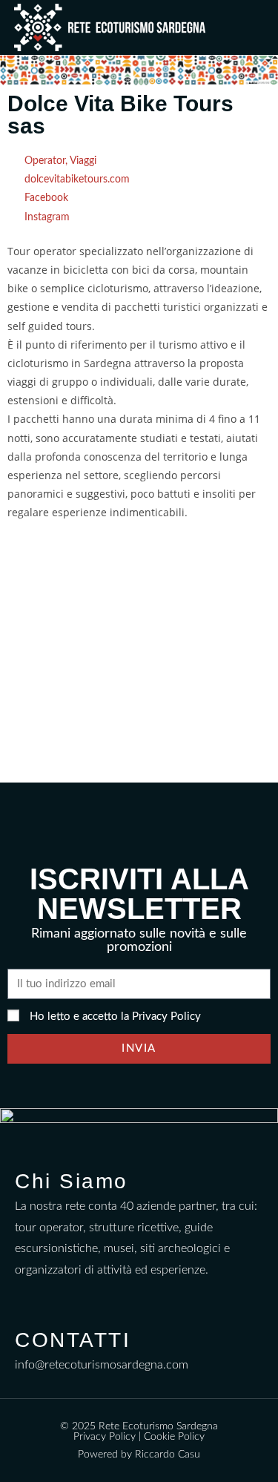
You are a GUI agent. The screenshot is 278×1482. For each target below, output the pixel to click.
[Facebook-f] (26, 1296)
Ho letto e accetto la (115, 1016)
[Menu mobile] (260, 27)
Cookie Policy (174, 1437)
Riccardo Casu (167, 1454)
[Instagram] (55, 1296)
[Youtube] (85, 1296)
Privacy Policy (166, 1016)
